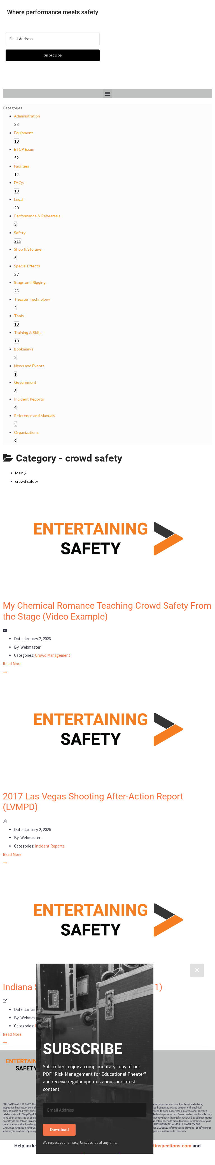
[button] (107, 93)
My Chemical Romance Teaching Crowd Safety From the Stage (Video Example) (107, 611)
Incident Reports (50, 846)
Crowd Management (52, 655)
